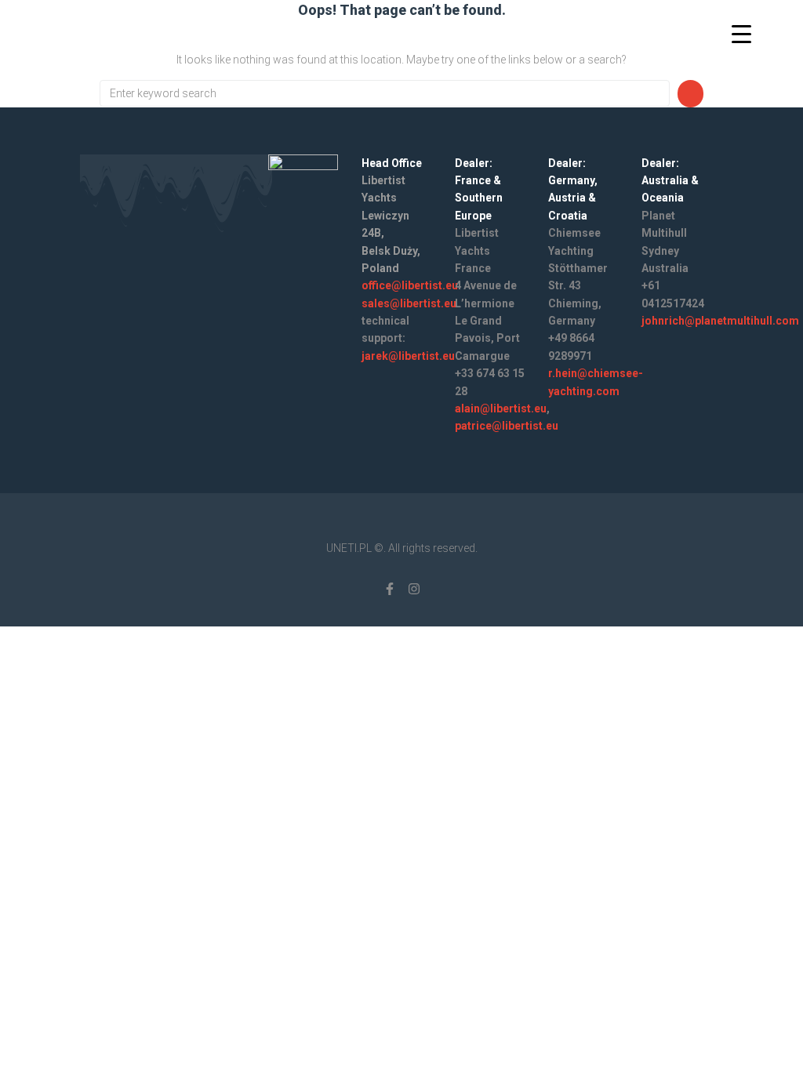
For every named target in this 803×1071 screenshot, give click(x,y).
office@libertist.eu (410, 285)
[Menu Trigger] (741, 33)
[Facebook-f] (389, 589)
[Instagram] (414, 589)
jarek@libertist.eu (408, 356)
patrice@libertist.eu (506, 425)
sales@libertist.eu (409, 303)
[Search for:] (385, 93)
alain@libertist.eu (501, 408)
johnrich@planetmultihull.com (720, 320)
